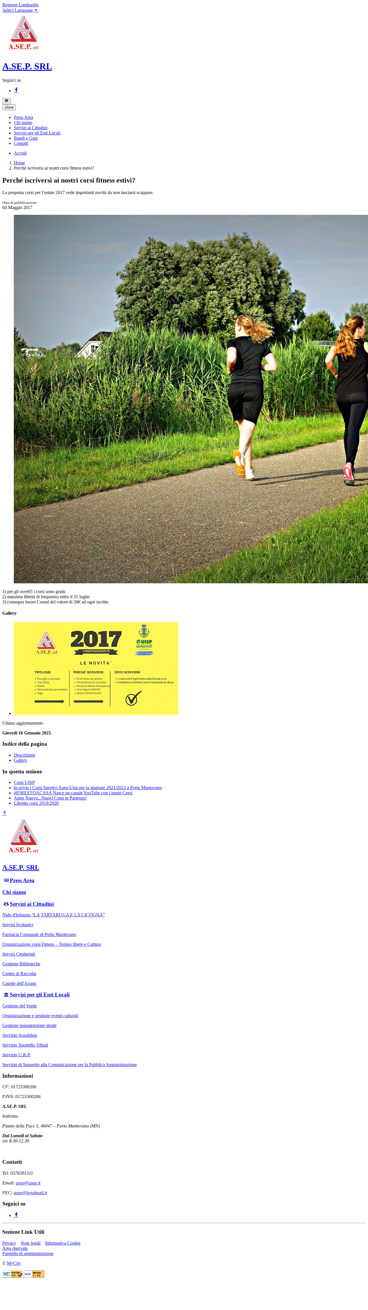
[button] (23, 117)
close (9, 107)
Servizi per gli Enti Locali (40, 995)
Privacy (9, 1243)
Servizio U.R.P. (16, 1054)
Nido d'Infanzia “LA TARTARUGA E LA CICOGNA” (53, 914)
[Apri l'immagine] (96, 713)
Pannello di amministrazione (27, 1253)
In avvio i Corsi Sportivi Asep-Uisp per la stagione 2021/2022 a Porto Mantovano (88, 787)
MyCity (14, 1263)
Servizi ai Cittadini (32, 904)
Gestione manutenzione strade (29, 1025)
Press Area (22, 880)
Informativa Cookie (62, 1243)
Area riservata (15, 1248)
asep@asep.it (28, 1182)
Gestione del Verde (19, 1005)
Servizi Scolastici (17, 924)
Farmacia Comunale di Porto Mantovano (39, 934)
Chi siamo (14, 892)
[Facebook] (16, 90)
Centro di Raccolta (19, 973)
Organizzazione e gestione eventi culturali (40, 1015)
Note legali (31, 1243)
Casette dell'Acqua (19, 983)
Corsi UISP (24, 782)
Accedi (20, 153)
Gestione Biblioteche (21, 963)
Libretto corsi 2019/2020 (36, 803)
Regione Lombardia (20, 4)
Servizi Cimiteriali (18, 954)
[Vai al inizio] (4, 813)
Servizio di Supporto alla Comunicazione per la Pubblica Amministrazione (69, 1064)
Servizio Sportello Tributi (25, 1045)
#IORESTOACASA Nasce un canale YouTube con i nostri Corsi (73, 792)
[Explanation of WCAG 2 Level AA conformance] (34, 1276)
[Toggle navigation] (6, 101)
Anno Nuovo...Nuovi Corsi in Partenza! (50, 798)
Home (19, 162)
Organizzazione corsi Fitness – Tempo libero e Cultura (51, 944)
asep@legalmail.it (30, 1192)
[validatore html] (13, 1276)
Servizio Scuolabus (19, 1035)
